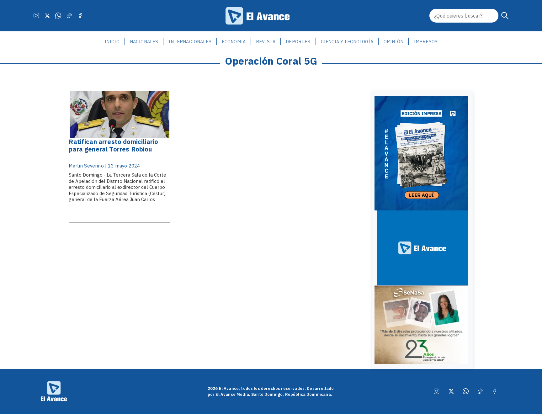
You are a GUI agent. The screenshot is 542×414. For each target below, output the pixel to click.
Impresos (426, 42)
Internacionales (189, 42)
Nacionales (144, 42)
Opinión (393, 42)
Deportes (298, 42)
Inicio (112, 42)
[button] (505, 15)
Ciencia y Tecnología (347, 42)
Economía (234, 42)
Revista (265, 42)
